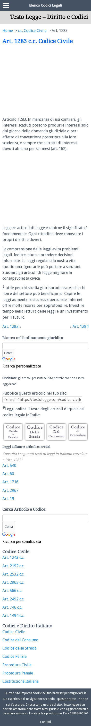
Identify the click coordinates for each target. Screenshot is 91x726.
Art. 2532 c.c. (13, 574)
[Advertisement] (43, 81)
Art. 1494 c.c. (13, 615)
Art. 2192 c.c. (13, 566)
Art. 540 (9, 465)
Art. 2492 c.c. (13, 599)
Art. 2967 (10, 490)
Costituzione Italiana (20, 681)
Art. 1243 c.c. (13, 557)
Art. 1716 (10, 482)
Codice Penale (14, 656)
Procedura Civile (17, 665)
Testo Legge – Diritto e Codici (49, 17)
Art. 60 (8, 474)
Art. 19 (8, 498)
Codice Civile (13, 631)
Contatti (45, 722)
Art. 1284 (81, 326)
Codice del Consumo (20, 640)
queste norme (66, 699)
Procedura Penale (17, 673)
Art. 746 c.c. (12, 607)
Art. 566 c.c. (12, 590)
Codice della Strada (19, 648)
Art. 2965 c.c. (13, 582)
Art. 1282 (10, 326)
